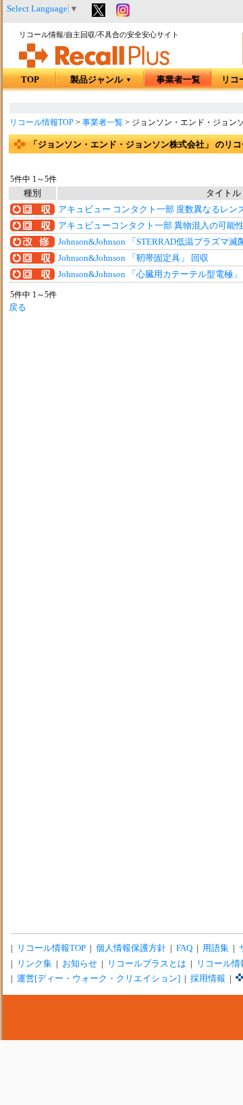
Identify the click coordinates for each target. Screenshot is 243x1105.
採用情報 (207, 978)
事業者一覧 (178, 79)
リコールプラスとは (146, 963)
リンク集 (34, 963)
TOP (30, 79)
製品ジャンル (101, 79)
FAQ (184, 948)
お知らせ (79, 963)
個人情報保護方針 (131, 948)
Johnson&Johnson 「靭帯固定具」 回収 (133, 258)
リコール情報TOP (41, 122)
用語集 (215, 948)
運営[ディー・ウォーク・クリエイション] (98, 978)
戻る (17, 307)
